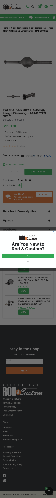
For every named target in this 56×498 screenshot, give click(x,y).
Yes (28, 256)
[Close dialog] (54, 232)
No (28, 261)
